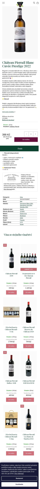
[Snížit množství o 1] (26, 134)
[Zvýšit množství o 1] (35, 134)
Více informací (19, 473)
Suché (22, 209)
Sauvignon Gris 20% (26, 205)
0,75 (21, 222)
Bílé (21, 201)
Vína (21, 197)
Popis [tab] (20, 148)
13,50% (22, 211)
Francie (22, 220)
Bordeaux (23, 215)
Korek (21, 224)
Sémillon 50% (24, 207)
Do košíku (26, 139)
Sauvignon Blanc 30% (26, 203)
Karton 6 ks (23, 213)
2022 (21, 218)
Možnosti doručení (8, 120)
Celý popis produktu (8, 112)
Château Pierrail (14, 126)
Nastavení (19, 478)
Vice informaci (8, 189)
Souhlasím (19, 484)
